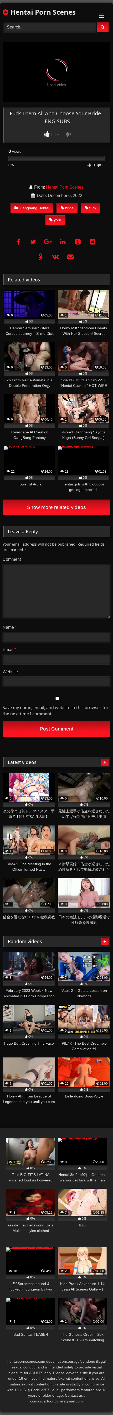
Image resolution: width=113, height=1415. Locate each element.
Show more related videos (56, 507)
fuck (92, 208)
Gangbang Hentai (34, 208)
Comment (12, 559)
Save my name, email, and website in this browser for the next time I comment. (56, 711)
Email (9, 649)
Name (10, 627)
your (57, 220)
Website (10, 672)
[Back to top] (96, 1399)
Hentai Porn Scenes (42, 12)
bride (69, 208)
